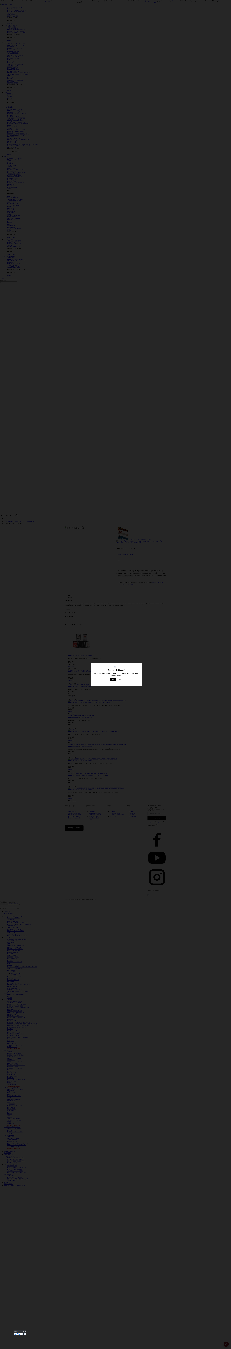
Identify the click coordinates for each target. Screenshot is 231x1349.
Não (119, 679)
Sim (113, 679)
